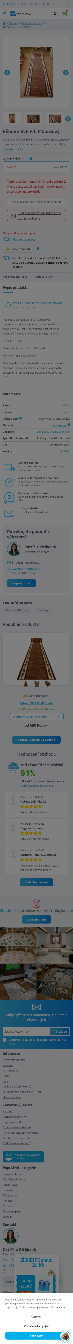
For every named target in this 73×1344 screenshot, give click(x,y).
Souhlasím (36, 1335)
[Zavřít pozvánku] (65, 1295)
